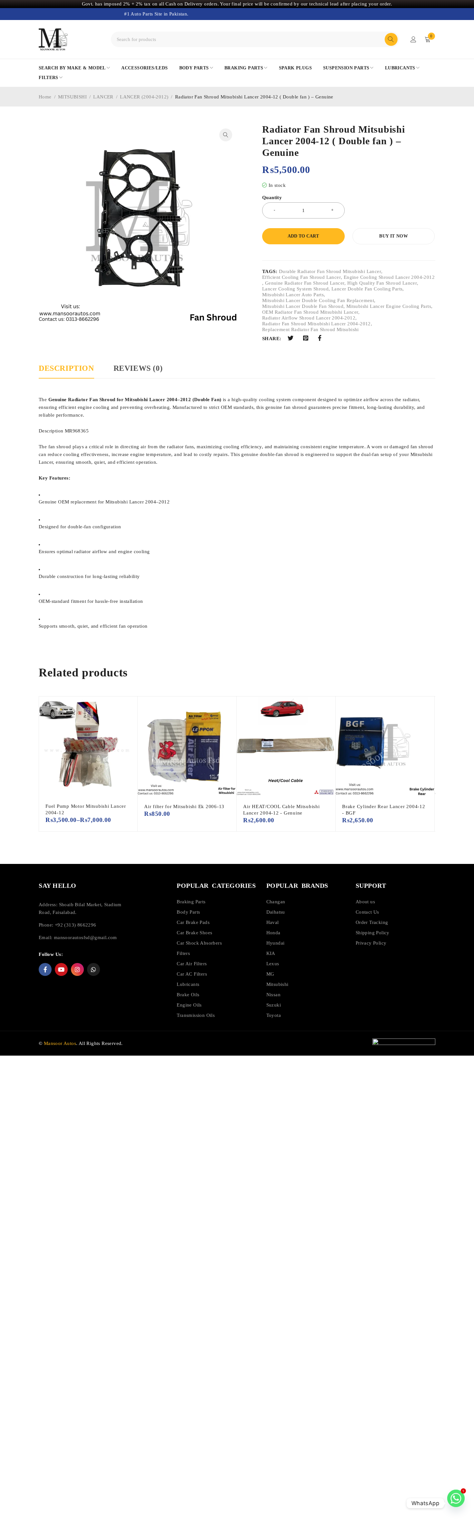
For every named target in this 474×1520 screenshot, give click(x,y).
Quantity (272, 197)
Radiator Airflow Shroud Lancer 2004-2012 (308, 317)
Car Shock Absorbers (199, 943)
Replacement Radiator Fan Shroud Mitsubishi (310, 329)
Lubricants (188, 984)
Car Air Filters (192, 963)
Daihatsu (275, 912)
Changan (275, 901)
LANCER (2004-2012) (144, 96)
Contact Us (367, 912)
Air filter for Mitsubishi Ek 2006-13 (184, 806)
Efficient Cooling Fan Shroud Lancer (301, 277)
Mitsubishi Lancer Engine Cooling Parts (388, 306)
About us (365, 901)
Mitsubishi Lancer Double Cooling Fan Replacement (318, 300)
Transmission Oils (196, 1015)
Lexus (272, 963)
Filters (183, 953)
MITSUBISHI (72, 96)
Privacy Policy (371, 943)
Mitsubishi (277, 984)
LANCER (103, 96)
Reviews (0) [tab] (138, 368)
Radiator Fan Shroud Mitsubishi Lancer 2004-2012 (316, 323)
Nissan (273, 994)
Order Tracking (372, 922)
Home (45, 96)
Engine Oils (189, 1005)
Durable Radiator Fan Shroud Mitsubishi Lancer (330, 271)
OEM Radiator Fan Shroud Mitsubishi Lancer (310, 312)
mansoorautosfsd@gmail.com (85, 937)
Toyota (273, 1015)
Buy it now (393, 236)
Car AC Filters (192, 974)
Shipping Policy (373, 932)
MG (270, 974)
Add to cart (303, 236)
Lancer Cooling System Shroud (295, 288)
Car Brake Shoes (194, 932)
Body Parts (188, 912)
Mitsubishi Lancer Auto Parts (293, 294)
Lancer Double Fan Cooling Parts (366, 288)
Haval (272, 922)
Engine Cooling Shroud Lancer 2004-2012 (389, 277)
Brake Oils (188, 994)
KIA (270, 953)
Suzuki (273, 1005)
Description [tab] (66, 368)
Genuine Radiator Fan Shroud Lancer (305, 283)
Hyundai (275, 943)
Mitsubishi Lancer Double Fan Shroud (302, 306)
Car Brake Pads (193, 922)
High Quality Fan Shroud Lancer (382, 283)
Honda (273, 932)
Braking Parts (191, 901)
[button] (225, 134)
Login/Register (413, 39)
